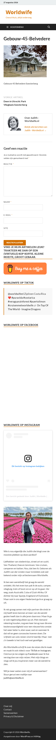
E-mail (8, 215)
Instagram (45, 650)
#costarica (29, 297)
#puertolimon (37, 301)
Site (6, 228)
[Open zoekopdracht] (49, 27)
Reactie (9, 164)
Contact (8, 709)
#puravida (17, 297)
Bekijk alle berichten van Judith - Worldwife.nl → (36, 128)
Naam (7, 202)
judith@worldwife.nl (14, 677)
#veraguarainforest (18, 301)
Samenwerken (11, 712)
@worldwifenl (16, 293)
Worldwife (19, 12)
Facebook (33, 653)
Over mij (8, 706)
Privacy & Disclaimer (14, 716)
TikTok (34, 650)
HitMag (37, 736)
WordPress (26, 736)
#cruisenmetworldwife (20, 305)
